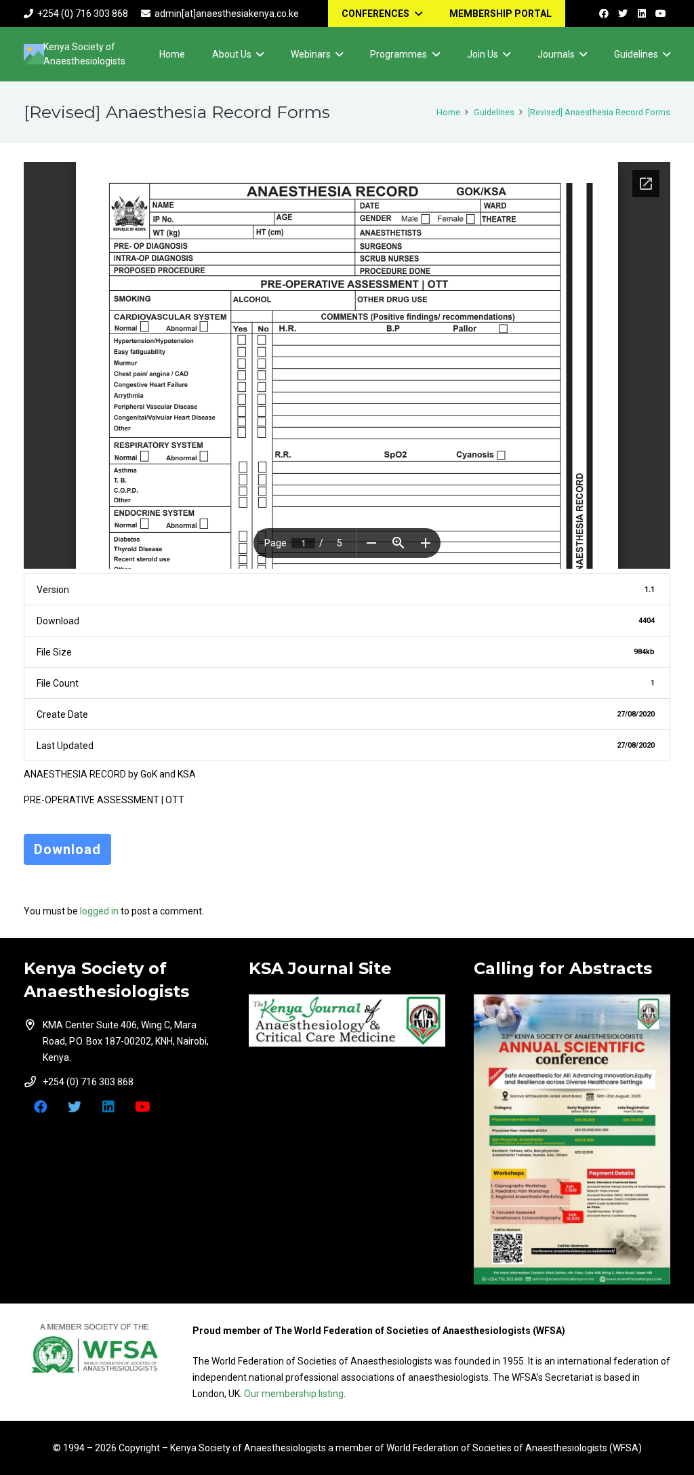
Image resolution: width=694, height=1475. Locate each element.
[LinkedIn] (641, 13)
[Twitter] (622, 13)
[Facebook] (603, 13)
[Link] (347, 1020)
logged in (99, 911)
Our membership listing (294, 1393)
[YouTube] (660, 13)
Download (67, 849)
